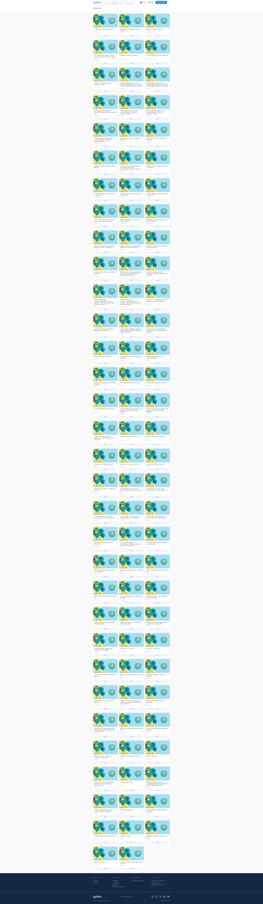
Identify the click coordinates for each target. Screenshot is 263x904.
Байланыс (107, 3)
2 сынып (109, 6)
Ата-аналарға (116, 882)
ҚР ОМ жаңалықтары (130, 1)
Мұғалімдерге (116, 880)
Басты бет (95, 6)
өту (105, 36)
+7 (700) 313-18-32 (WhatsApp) (158, 880)
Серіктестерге (122, 1)
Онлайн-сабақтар (129, 3)
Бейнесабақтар (114, 3)
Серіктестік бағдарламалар (138, 880)
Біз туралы (95, 880)
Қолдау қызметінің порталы (157, 884)
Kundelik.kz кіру (160, 2)
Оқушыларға (115, 884)
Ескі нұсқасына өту (165, 900)
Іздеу (150, 2)
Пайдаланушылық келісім (126, 896)
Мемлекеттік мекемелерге (119, 886)
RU (145, 2)
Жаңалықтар (96, 882)
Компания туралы (114, 1)
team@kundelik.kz (155, 882)
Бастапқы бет (107, 1)
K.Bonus (121, 3)
